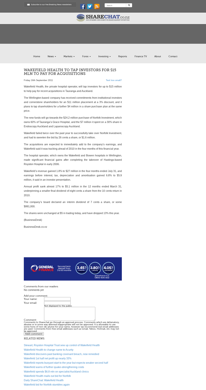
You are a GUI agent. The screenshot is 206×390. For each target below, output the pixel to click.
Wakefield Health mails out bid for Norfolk (47, 376)
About (157, 56)
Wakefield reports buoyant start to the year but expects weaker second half (66, 362)
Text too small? (114, 80)
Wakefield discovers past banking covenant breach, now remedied (61, 354)
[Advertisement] (73, 247)
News (51, 56)
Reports (122, 56)
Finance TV (141, 56)
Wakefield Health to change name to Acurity (48, 349)
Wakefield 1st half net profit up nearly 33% (47, 358)
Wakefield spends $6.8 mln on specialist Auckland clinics (56, 371)
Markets (68, 56)
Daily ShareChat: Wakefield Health (44, 380)
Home (36, 56)
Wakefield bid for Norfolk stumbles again (47, 384)
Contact (173, 56)
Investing (103, 56)
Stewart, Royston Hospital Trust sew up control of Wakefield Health (62, 345)
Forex (85, 56)
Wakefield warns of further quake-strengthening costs (54, 367)
